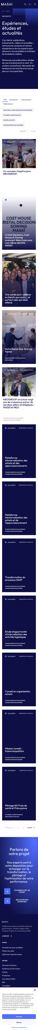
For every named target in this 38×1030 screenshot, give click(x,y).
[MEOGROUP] (6, 4)
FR (29, 4)
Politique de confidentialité (19, 1027)
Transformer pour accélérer (12, 947)
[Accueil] (3, 11)
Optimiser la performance (12, 954)
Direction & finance (9, 965)
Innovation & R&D (8, 979)
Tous (5, 99)
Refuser (19, 1022)
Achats (4, 972)
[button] (35, 990)
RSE (3, 982)
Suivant (29, 828)
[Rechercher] (25, 4)
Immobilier (6, 986)
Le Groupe (5, 936)
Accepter (19, 1017)
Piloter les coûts (8, 951)
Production (6, 975)
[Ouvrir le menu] (35, 4)
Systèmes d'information (11, 969)
